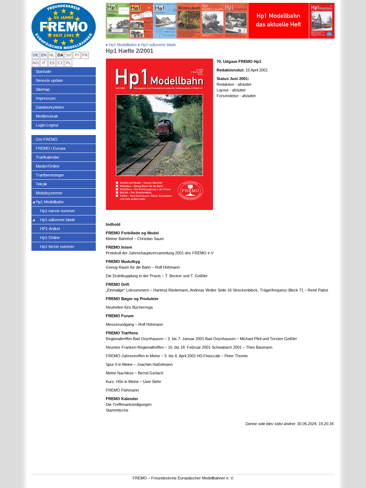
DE (35, 55)
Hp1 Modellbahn (123, 45)
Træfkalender (47, 157)
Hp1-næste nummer (57, 211)
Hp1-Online (50, 237)
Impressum (45, 98)
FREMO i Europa (50, 148)
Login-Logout (47, 125)
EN (43, 55)
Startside (43, 71)
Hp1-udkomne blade (57, 220)
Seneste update (49, 80)
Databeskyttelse (50, 107)
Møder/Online (47, 166)
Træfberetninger (50, 175)
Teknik (41, 184)
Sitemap (43, 89)
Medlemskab (47, 116)
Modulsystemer (49, 193)
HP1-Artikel (50, 228)
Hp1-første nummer (57, 246)
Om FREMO (47, 139)
